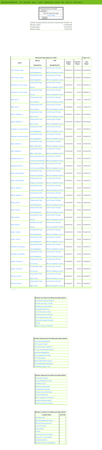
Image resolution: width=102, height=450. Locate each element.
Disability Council (40, 383)
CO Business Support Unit (42, 366)
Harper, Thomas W (16, 261)
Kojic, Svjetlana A (16, 144)
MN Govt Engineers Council (54, 72)
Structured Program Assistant (44, 320)
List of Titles (51, 15)
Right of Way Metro (36, 146)
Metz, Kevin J (15, 99)
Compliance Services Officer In (44, 300)
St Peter (37, 431)
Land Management (35, 72)
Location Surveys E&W (37, 190)
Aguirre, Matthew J (17, 114)
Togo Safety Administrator (42, 341)
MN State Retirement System (44, 420)
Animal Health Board (41, 395)
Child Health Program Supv (43, 317)
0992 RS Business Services (43, 423)
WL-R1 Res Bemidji (39, 358)
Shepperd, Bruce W (17, 158)
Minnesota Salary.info (9, 2)
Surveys (32, 87)
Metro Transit (34, 116)
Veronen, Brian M (16, 276)
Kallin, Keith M (15, 217)
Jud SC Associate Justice (43, 312)
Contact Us (68, 2)
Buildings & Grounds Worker (43, 306)
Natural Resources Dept (37, 156)
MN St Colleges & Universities (44, 397)
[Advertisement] (51, 44)
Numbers (57, 2)
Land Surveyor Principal (53, 68)
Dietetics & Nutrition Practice (44, 403)
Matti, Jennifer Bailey (17, 173)
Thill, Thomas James (17, 70)
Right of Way (34, 278)
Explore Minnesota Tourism (43, 381)
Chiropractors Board (41, 378)
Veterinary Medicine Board (43, 400)
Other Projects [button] (77, 2)
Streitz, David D (16, 232)
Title (20, 2)
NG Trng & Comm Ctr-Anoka (44, 434)
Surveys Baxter (34, 102)
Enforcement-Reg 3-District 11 (43, 347)
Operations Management (41, 352)
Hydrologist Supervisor (42, 309)
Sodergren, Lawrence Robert (19, 129)
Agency (34, 2)
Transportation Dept (36, 68)
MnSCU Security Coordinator (44, 326)
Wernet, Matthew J (16, 188)
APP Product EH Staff (40, 344)
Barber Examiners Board (42, 386)
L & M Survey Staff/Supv (37, 160)
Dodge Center (39, 429)
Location (40, 2)
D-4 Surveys (34, 263)
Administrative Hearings (42, 389)
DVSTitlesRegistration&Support (43, 363)
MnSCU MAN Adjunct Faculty (43, 361)
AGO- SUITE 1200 (40, 426)
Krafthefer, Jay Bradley (18, 247)
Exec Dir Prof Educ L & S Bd (43, 303)
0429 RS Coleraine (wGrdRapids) (45, 443)
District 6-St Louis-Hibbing (43, 437)
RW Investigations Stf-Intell (42, 355)
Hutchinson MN (40, 417)
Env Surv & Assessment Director (44, 349)
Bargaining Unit (48, 2)
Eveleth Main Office (41, 440)
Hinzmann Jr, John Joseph (19, 85)
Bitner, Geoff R (15, 202)
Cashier (37, 323)
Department (27, 2)
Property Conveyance (36, 175)
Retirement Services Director (44, 314)
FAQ (62, 2)
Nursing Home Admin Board (43, 392)
